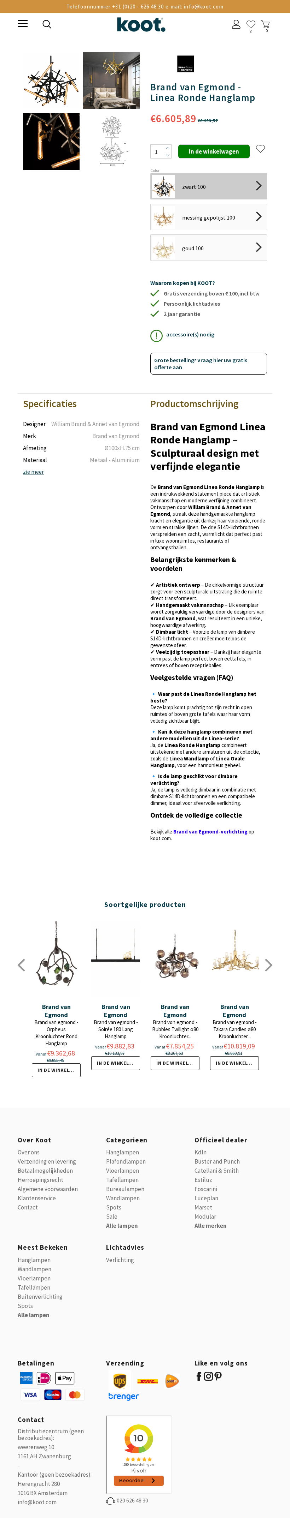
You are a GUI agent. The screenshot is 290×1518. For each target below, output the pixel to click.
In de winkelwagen (59, 1070)
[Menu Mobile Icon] (22, 24)
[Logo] (141, 23)
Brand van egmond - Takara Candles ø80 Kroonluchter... (235, 1029)
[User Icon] (236, 25)
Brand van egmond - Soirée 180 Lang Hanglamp (116, 1029)
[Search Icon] (95, 25)
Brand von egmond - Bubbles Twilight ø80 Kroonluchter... (175, 1029)
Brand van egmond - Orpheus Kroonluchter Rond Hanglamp (56, 1033)
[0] (250, 24)
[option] (51, 111)
